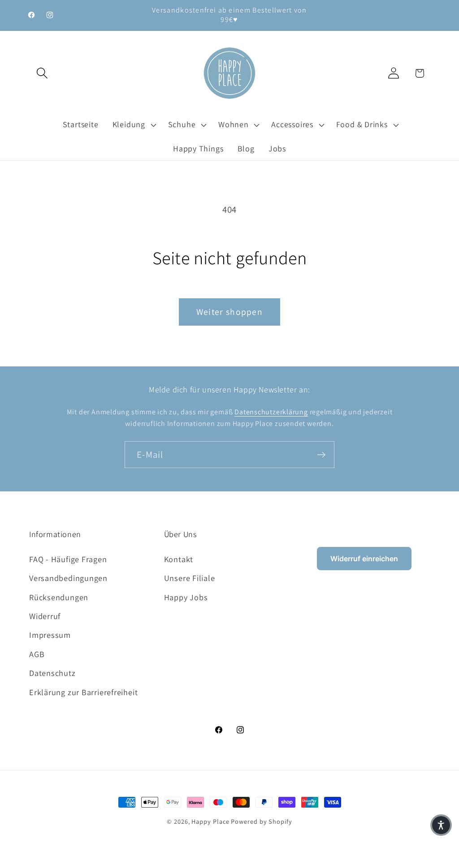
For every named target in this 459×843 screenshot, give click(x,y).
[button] (42, 73)
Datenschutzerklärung (271, 412)
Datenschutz (52, 672)
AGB (36, 654)
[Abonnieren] (321, 455)
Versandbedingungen (68, 577)
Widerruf (45, 616)
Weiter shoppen (229, 312)
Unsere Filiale (189, 577)
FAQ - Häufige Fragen (68, 559)
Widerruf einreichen (364, 558)
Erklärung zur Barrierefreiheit (83, 692)
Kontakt (178, 559)
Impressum (50, 634)
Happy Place (210, 821)
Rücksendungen (58, 597)
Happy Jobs (186, 597)
